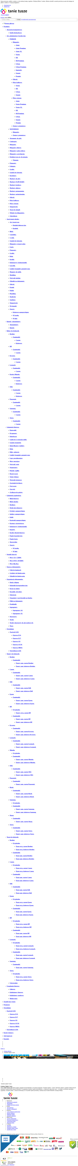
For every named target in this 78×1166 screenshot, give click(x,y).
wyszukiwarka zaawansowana (28, 19)
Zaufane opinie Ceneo (12, 1128)
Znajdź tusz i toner (11, 1129)
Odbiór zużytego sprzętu (13, 1105)
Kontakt (9, 1125)
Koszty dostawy (11, 1113)
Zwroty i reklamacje (12, 1109)
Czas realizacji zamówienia (13, 1111)
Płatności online (11, 1114)
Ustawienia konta (11, 1121)
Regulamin (9, 1103)
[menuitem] (7, 26)
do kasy (2, 17)
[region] (39, 1068)
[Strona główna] (14, 13)
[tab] (40, 1078)
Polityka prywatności (12, 1102)
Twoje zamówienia (11, 1118)
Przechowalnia (10, 1122)
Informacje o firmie (11, 1126)
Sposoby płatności (11, 1116)
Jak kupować (10, 1107)
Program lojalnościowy (12, 1120)
